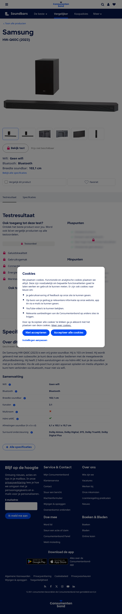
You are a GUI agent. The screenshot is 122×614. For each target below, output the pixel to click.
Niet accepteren (36, 332)
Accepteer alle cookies (68, 332)
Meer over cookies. (61, 325)
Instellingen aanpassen (34, 340)
